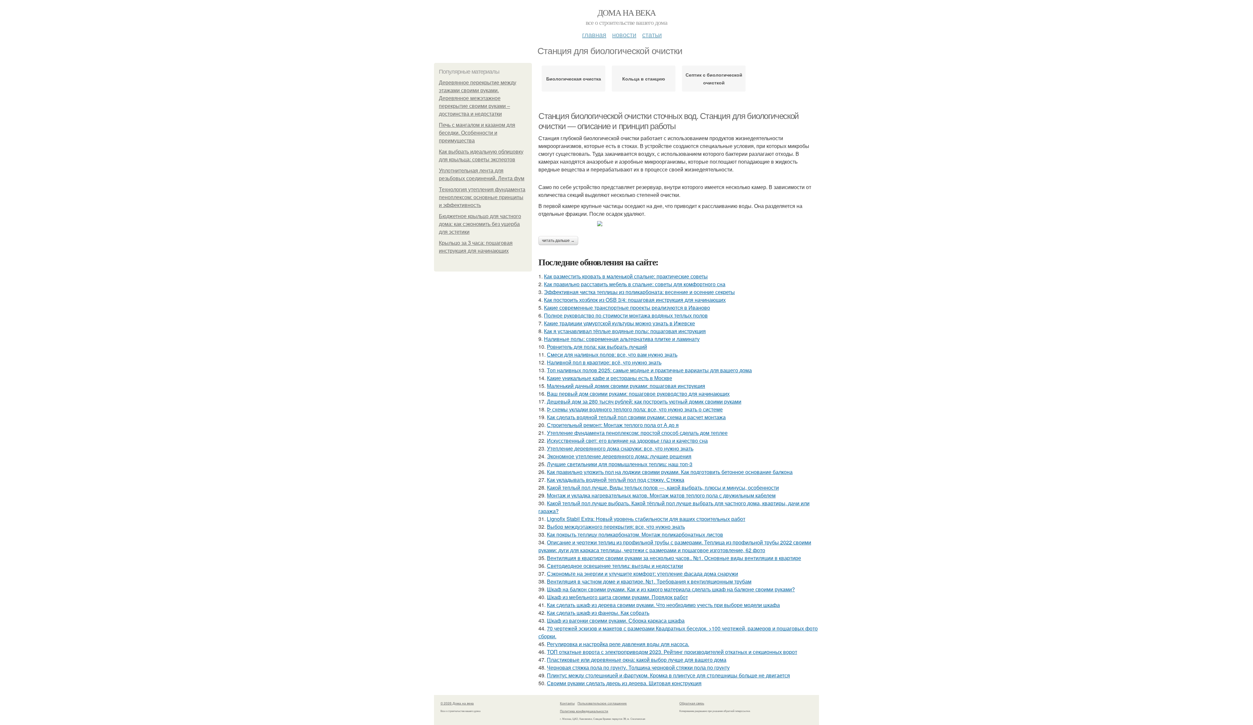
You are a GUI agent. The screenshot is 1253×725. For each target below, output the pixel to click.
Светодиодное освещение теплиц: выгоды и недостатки (615, 566)
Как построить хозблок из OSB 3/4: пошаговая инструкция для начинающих (635, 299)
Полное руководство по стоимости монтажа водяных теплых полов (626, 315)
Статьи (652, 34)
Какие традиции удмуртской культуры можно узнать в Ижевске (619, 323)
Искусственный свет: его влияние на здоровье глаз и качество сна (627, 440)
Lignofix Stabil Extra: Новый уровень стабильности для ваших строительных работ (646, 519)
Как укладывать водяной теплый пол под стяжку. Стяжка (615, 479)
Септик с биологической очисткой (714, 78)
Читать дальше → (558, 240)
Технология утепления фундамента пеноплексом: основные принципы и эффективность (482, 197)
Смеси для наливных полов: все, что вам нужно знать (612, 354)
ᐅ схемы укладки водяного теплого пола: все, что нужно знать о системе (635, 409)
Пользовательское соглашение (602, 703)
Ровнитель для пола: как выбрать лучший (597, 346)
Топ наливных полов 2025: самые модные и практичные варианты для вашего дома (649, 370)
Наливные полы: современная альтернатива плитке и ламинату (622, 339)
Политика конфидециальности (584, 711)
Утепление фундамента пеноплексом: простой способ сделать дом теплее (637, 432)
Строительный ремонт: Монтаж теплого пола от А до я (613, 425)
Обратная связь (691, 703)
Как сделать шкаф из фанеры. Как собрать (598, 612)
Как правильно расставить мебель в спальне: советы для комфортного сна (634, 284)
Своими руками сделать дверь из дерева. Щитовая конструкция (624, 683)
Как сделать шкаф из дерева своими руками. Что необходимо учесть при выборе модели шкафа (663, 605)
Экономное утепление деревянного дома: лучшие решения (619, 456)
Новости (624, 34)
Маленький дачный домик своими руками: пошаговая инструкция (626, 386)
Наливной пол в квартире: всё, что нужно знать (604, 362)
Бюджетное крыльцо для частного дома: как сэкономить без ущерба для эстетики (480, 224)
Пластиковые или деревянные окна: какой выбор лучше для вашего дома (636, 659)
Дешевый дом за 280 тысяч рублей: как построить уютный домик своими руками (644, 401)
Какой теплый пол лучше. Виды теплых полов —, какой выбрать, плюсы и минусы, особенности (663, 487)
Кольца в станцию (643, 78)
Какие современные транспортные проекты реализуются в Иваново (627, 307)
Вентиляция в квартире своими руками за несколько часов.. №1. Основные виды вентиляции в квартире (674, 558)
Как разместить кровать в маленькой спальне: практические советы (626, 276)
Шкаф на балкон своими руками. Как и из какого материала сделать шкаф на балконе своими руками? (671, 589)
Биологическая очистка (573, 78)
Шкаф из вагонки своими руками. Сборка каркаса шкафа (616, 620)
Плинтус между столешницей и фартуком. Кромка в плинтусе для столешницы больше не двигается (668, 675)
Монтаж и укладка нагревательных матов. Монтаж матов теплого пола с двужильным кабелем (661, 495)
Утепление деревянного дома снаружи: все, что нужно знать (620, 448)
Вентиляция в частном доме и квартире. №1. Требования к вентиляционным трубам (649, 581)
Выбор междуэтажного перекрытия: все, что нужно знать (616, 526)
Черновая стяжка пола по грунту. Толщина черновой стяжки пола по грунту (638, 667)
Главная (594, 34)
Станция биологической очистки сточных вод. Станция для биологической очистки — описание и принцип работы (668, 121)
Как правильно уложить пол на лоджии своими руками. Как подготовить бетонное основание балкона (670, 472)
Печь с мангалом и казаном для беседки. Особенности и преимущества (477, 132)
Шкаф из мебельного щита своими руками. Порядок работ (617, 597)
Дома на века (626, 12)
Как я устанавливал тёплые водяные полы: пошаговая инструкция (625, 331)
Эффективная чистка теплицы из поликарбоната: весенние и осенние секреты (639, 292)
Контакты (567, 703)
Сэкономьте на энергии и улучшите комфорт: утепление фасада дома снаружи (642, 573)
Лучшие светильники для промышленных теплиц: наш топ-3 (619, 464)
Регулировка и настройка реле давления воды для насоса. (618, 644)
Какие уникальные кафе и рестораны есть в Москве (609, 378)
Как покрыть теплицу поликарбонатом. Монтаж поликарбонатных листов (635, 534)
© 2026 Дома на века (457, 703)
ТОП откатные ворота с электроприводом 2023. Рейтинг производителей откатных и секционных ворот (672, 652)
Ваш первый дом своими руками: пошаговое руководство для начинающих (638, 393)
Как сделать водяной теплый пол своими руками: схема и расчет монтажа (636, 417)
